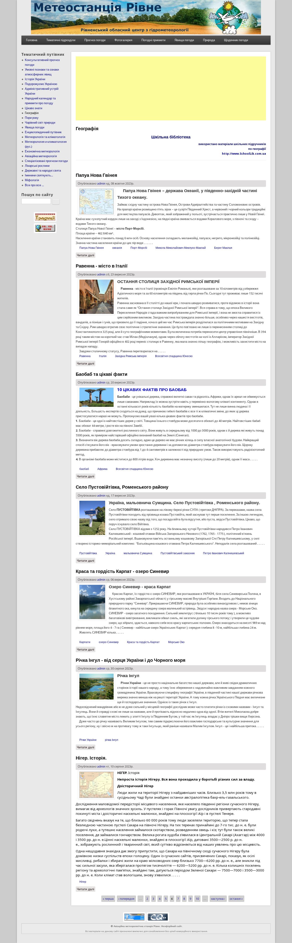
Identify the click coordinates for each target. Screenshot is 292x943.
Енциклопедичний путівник (43, 132)
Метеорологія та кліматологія (45, 137)
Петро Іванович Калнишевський (223, 553)
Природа (209, 40)
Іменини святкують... (39, 175)
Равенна (85, 356)
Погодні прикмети (153, 40)
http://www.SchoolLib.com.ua (244, 153)
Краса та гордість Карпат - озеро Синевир (122, 571)
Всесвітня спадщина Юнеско (174, 356)
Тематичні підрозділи (60, 40)
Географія (32, 113)
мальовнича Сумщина (138, 553)
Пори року (32, 117)
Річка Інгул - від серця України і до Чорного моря (130, 660)
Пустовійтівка (88, 553)
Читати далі (86, 255)
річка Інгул (111, 740)
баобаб (84, 469)
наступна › (218, 898)
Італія (103, 356)
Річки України (87, 740)
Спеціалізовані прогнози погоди (46, 161)
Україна (110, 553)
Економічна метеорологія (42, 151)
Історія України (35, 79)
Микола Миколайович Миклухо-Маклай (181, 247)
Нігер (82, 881)
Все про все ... (34, 185)
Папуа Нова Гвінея (96, 175)
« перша (108, 898)
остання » (236, 898)
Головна (31, 40)
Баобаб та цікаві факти (101, 374)
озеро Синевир (109, 642)
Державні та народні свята (43, 170)
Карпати (84, 642)
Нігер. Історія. (91, 758)
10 (197, 898)
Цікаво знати (33, 108)
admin (101, 183)
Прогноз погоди (94, 40)
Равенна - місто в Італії (102, 266)
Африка (102, 469)
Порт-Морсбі (138, 247)
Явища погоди (184, 40)
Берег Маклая (223, 247)
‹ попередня (126, 898)
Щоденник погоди (236, 40)
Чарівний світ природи (40, 122)
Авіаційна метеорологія (41, 156)
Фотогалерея (123, 40)
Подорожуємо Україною (41, 84)
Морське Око (176, 642)
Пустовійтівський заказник (178, 553)
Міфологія (32, 180)
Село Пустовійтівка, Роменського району (122, 487)
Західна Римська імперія (131, 356)
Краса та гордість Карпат (143, 642)
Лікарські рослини (37, 165)
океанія (117, 247)
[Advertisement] (171, 88)
